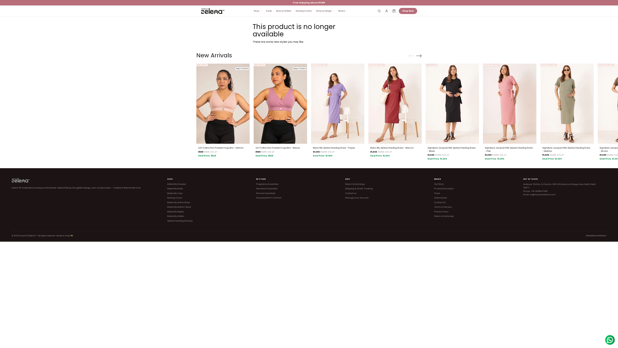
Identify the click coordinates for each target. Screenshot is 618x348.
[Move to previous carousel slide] (411, 56)
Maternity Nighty (175, 211)
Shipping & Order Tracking (359, 188)
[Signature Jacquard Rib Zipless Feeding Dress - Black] (452, 104)
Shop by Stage (324, 10)
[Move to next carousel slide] (419, 55)
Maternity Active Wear (178, 202)
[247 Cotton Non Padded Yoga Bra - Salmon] (223, 104)
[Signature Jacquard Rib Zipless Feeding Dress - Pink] (509, 104)
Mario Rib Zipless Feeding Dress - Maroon (392, 147)
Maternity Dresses (176, 184)
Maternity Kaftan (175, 216)
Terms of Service (443, 206)
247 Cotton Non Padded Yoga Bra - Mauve (278, 147)
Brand (341, 10)
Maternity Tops (175, 193)
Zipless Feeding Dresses (180, 220)
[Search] (379, 11)
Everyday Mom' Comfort (268, 197)
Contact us (350, 193)
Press (437, 193)
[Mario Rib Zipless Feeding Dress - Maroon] (395, 104)
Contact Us (440, 202)
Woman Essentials (265, 193)
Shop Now (408, 10)
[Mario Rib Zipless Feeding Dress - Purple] (337, 104)
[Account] (386, 11)
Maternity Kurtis (175, 188)
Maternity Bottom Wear (179, 206)
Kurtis (269, 10)
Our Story (439, 184)
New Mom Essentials (266, 188)
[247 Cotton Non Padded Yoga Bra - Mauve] (280, 104)
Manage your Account (356, 197)
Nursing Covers (304, 10)
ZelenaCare (440, 197)
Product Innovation (444, 188)
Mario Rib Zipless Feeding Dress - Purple (334, 147)
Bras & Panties (283, 10)
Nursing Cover (174, 197)
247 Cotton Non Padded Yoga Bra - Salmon (220, 147)
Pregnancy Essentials (267, 184)
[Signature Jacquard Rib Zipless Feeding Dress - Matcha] (567, 104)
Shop (256, 10)
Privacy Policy (441, 211)
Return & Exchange (355, 184)
